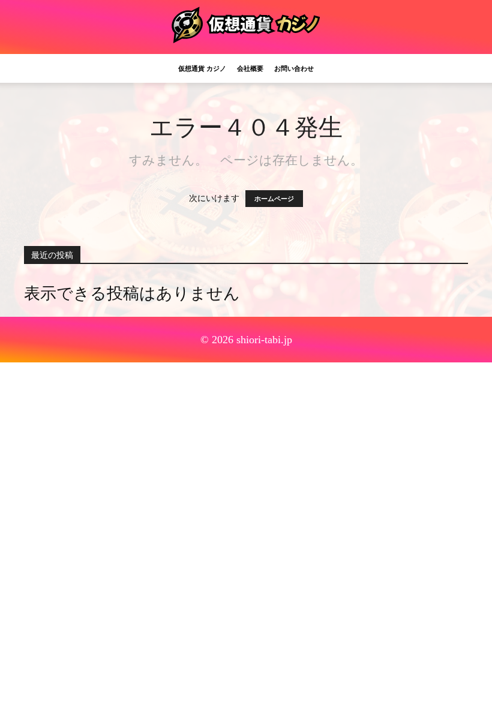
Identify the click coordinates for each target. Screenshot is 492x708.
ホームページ (274, 198)
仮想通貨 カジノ (202, 68)
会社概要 (250, 68)
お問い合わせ (294, 68)
